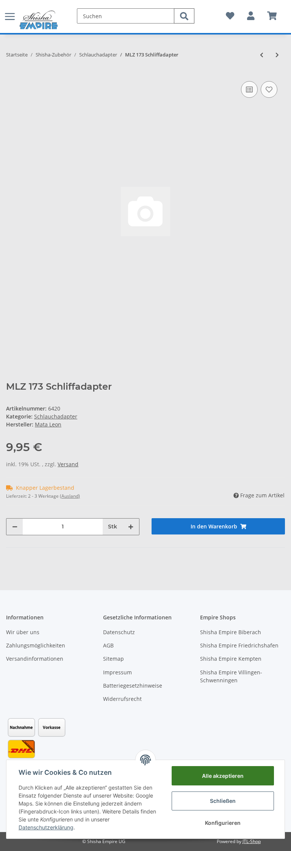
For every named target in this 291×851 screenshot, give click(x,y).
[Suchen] (184, 16)
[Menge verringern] (14, 527)
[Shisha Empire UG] (39, 20)
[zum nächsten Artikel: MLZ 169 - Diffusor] (277, 55)
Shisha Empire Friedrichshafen (239, 645)
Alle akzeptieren (223, 776)
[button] (250, 16)
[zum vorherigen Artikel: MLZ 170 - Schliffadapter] (261, 55)
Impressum (117, 672)
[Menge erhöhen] (130, 527)
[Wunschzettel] (230, 16)
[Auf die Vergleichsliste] (249, 89)
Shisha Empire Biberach (230, 632)
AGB (108, 645)
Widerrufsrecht (122, 698)
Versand (68, 464)
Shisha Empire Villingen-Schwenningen (231, 676)
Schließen (223, 801)
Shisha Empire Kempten (230, 658)
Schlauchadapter (55, 416)
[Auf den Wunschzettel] (269, 89)
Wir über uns (22, 632)
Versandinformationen (34, 658)
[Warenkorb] (272, 16)
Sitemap (113, 658)
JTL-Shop (251, 841)
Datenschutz (119, 632)
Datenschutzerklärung (46, 827)
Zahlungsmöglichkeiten (35, 645)
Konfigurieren (223, 823)
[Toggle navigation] (10, 12)
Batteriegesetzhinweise (132, 685)
